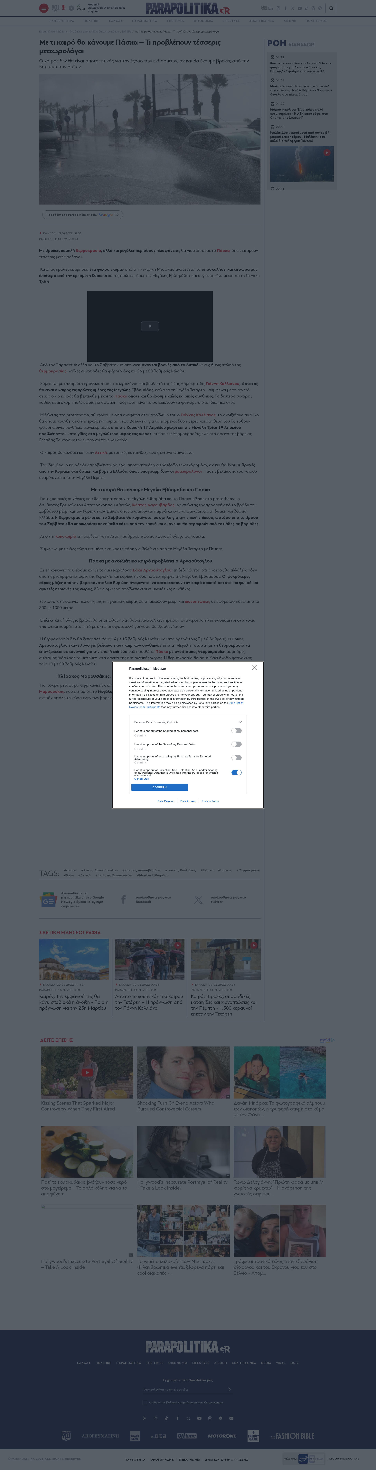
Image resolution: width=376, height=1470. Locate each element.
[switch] (236, 730)
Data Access (188, 801)
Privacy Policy (210, 801)
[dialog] (188, 735)
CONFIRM (160, 787)
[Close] (255, 669)
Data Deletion (165, 801)
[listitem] (188, 722)
